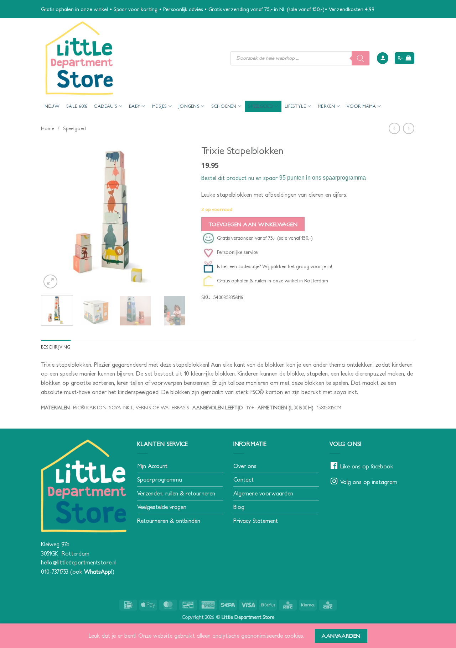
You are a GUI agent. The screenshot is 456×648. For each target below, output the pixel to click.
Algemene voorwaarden (263, 493)
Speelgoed (260, 106)
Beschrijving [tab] (56, 347)
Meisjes (159, 106)
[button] (382, 58)
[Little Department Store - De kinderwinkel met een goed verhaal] (130, 58)
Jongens (189, 106)
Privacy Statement (255, 520)
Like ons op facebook (366, 466)
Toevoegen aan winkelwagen (253, 224)
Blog (238, 507)
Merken (326, 106)
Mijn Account (152, 466)
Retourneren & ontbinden (168, 520)
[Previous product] (408, 128)
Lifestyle (295, 106)
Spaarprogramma (159, 479)
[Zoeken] (360, 58)
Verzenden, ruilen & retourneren (176, 493)
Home (47, 128)
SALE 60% (76, 106)
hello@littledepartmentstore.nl (78, 562)
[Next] (178, 215)
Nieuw (52, 106)
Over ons (244, 466)
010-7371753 (54, 571)
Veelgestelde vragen (161, 507)
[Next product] (394, 128)
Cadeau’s (105, 106)
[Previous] (53, 215)
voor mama (361, 106)
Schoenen (224, 106)
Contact (243, 479)
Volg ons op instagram (368, 482)
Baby (134, 106)
